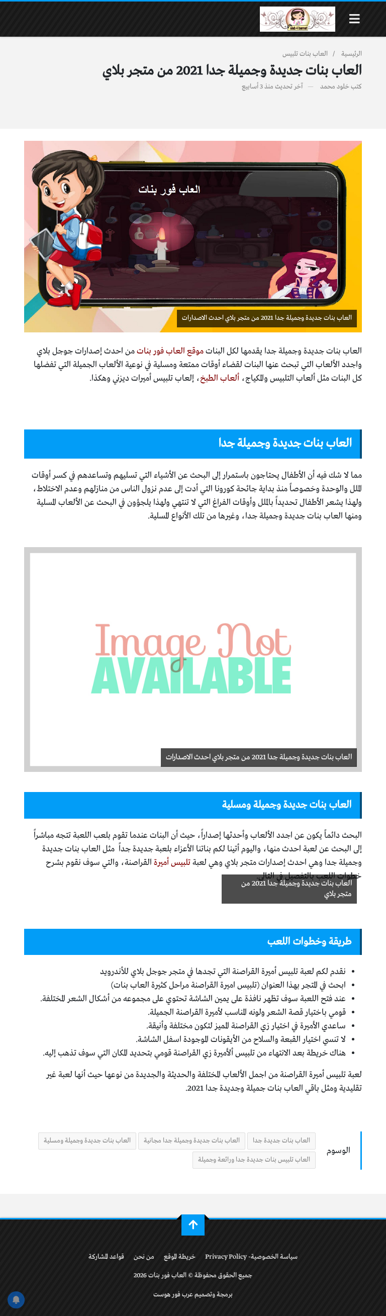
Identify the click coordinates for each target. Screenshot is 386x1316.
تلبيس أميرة (172, 862)
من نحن (144, 1257)
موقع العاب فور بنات (171, 351)
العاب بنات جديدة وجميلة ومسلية (87, 1140)
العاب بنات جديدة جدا (281, 1140)
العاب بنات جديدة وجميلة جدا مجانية (192, 1140)
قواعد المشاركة (106, 1257)
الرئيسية (351, 54)
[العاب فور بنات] (297, 19)
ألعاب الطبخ (219, 378)
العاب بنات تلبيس (305, 54)
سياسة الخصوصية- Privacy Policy (251, 1257)
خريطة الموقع (180, 1257)
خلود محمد (334, 86)
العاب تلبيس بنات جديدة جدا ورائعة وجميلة (254, 1160)
